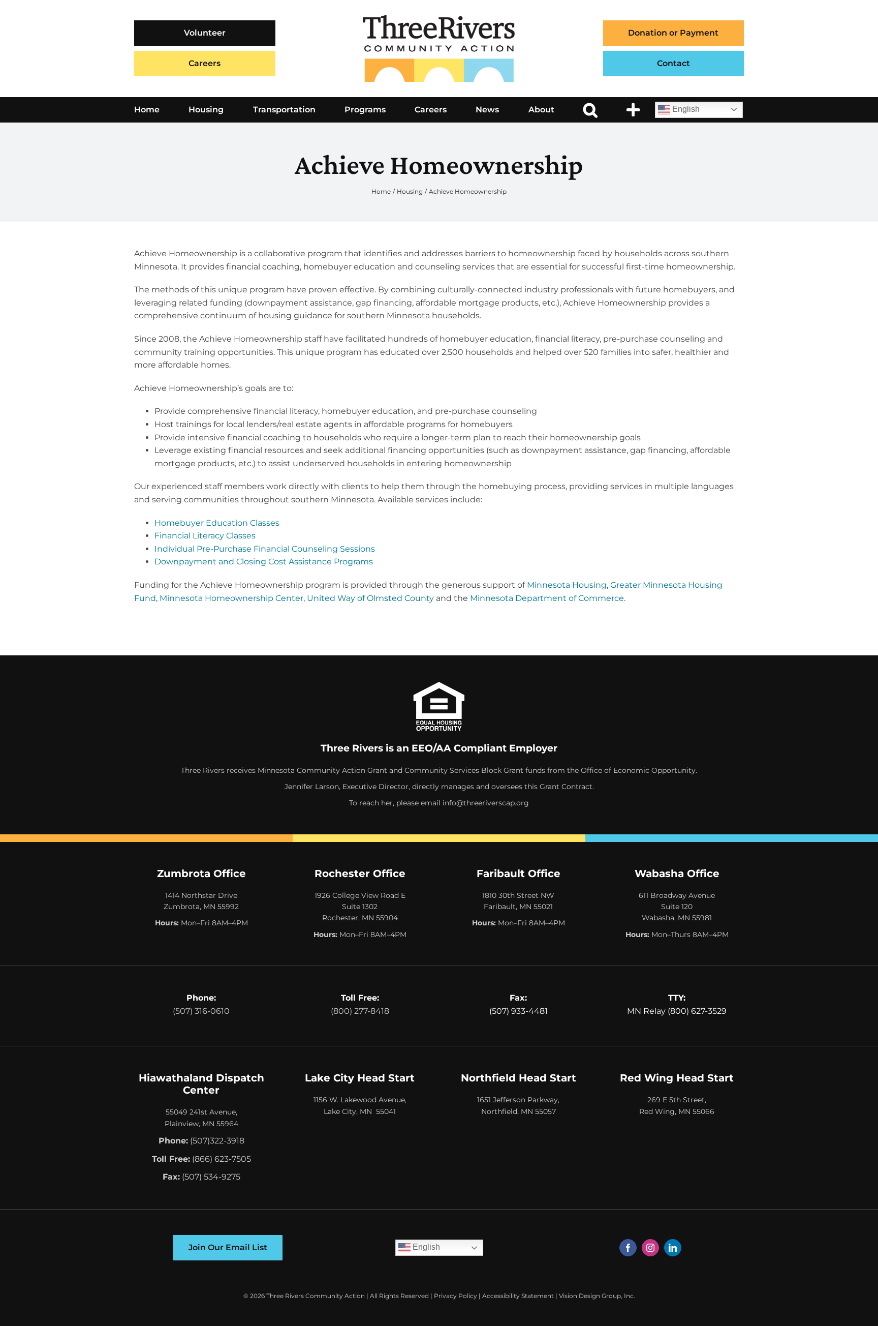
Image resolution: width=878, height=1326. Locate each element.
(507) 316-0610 (201, 1011)
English (685, 109)
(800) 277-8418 (360, 1011)
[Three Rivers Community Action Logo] (439, 19)
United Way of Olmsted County (370, 598)
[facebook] (628, 1247)
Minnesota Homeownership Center (231, 598)
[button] (590, 110)
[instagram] (650, 1247)
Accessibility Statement (518, 1296)
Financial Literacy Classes (205, 535)
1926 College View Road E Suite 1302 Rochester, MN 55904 (360, 907)
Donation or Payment (673, 33)
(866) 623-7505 (221, 1159)
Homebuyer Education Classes (216, 523)
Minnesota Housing (567, 585)
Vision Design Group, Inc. (597, 1296)
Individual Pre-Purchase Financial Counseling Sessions (264, 549)
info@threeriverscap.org (486, 802)
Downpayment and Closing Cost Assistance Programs (263, 561)
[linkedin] (672, 1247)
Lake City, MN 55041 (360, 1111)
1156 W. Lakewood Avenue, (359, 1099)
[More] (633, 110)
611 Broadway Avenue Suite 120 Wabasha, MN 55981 (677, 907)
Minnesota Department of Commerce (547, 598)
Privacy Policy (455, 1296)
